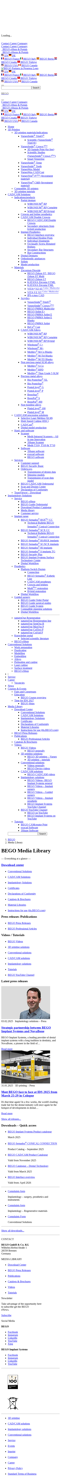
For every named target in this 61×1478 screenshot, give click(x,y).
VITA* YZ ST (43, 288)
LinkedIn (12, 1338)
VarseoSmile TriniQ (32, 136)
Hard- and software (24, 430)
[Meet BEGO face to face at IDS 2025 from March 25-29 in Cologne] (25, 1082)
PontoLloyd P (35, 390)
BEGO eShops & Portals (14, 52)
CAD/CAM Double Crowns (35, 217)
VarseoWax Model (30, 169)
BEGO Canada (29, 65)
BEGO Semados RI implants (36, 547)
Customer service (30, 513)
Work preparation (23, 647)
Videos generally (36, 765)
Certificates (26, 721)
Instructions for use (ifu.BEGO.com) (39, 730)
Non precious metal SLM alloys (37, 362)
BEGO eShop (28, 501)
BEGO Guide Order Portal (34, 600)
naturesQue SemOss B (32, 623)
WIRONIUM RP (37, 204)
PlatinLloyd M (35, 412)
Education (19, 694)
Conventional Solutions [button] (20, 644)
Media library (28, 510)
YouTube (12, 1340)
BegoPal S (33, 398)
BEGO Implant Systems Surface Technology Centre (37, 559)
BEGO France (12, 58)
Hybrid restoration (36, 591)
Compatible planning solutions (36, 609)
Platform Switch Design (33, 569)
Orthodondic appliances (33, 258)
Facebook (13, 1332)
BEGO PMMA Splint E (39, 314)
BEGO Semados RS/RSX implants (40, 540)
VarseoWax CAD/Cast (32, 172)
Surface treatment (23, 668)
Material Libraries (30, 727)
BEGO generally (36, 750)
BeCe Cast (33, 327)
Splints (24, 261)
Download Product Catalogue (36, 507)
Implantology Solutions (33, 718)
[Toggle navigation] (2, 85)
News (11, 685)
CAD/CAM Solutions (32, 715)
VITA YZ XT (43, 292)
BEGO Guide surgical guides (36, 603)
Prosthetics (19, 566)
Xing (10, 1343)
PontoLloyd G (35, 387)
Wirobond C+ (35, 344)
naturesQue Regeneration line (36, 620)
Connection (33, 572)
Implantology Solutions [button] (20, 495)
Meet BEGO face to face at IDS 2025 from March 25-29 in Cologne (29, 1093)
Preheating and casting (25, 662)
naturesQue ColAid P (32, 632)
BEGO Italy (30, 58)
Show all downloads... (12, 1230)
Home (11, 126)
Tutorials (18, 821)
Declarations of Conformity (35, 724)
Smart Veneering (35, 159)
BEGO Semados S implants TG (38, 551)
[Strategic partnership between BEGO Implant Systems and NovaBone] (25, 1018)
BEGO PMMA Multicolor (40, 308)
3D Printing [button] (14, 129)
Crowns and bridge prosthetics (36, 214)
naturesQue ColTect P (32, 629)
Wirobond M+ (35, 348)
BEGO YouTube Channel (34, 809)
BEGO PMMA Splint (38, 323)
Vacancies (19, 682)
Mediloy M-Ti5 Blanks (40, 359)
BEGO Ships (27, 703)
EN (6, 55)
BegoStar (33, 394)
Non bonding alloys (31, 404)
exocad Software (29, 827)
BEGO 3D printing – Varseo (42, 756)
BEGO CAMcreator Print (34, 824)
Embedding (20, 656)
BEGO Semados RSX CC (37, 519)
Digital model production (34, 427)
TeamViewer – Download (27, 492)
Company (22, 43)
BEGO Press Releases (25, 733)
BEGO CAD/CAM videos (41, 774)
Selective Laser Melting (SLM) (37, 418)
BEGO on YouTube (37, 812)
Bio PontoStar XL (37, 379)
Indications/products (24, 197)
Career (13, 43)
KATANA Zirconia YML (40, 285)
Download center (12, 865)
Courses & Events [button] (17, 688)
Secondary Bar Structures (40, 249)
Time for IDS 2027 (24, 700)
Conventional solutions (32, 762)
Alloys (17, 659)
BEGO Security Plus (31, 554)
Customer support (30, 463)
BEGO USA (11, 65)
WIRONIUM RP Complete (42, 207)
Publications (20, 736)
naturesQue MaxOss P (32, 626)
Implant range (21, 516)
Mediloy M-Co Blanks (39, 352)
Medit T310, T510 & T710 (41, 445)
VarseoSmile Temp (31, 162)
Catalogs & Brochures (25, 741)
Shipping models (36, 474)
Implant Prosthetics (30, 232)
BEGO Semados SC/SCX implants (40, 544)
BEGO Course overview (33, 697)
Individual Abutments (38, 240)
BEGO (11, 839)
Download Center (23, 709)
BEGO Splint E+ (36, 311)
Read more (7, 1049)
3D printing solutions (31, 753)
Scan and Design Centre (33, 486)
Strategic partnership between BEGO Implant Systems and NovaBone (26, 1029)
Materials (19, 267)
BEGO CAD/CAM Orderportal (37, 483)
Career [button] (11, 679)
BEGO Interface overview (40, 235)
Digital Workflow (30, 563)
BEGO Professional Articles (35, 739)
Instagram (13, 1335)
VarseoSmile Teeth (31, 166)
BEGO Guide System (32, 606)
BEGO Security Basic (32, 466)
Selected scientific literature (35, 638)
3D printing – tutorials (38, 759)
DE (13, 55)
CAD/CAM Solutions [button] (19, 194)
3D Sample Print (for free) (40, 149)
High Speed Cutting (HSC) (35, 421)
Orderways (26, 469)
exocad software (35, 454)
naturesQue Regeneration (27, 617)
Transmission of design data (41, 472)
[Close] (2, 99)
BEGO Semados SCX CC (35, 530)
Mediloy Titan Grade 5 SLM (42, 373)
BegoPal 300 (34, 401)
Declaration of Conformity (34, 489)
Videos (17, 744)
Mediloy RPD (35, 369)
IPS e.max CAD (35, 295)
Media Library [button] (15, 706)
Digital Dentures (29, 255)
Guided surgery (22, 597)
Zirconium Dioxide (31, 270)
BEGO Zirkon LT (36, 279)
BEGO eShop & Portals (14, 49)
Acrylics (25, 298)
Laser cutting (21, 665)
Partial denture (28, 200)
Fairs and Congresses (25, 691)
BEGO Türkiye (28, 62)
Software (25, 448)
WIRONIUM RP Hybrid (41, 211)
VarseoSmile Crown (34, 146)
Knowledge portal (23, 635)
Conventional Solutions (33, 712)
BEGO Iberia (46, 58)
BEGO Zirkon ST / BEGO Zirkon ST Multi (41, 275)
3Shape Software (29, 830)
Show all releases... (11, 1119)
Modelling (19, 653)
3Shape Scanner (35, 442)
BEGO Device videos (38, 768)
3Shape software (35, 451)
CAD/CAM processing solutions (31, 415)
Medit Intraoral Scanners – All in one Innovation (42, 438)
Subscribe (6, 1315)
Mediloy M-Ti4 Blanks (40, 355)
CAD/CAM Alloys (31, 330)
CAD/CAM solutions (32, 771)
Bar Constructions (36, 252)
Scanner (25, 433)
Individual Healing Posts (40, 237)
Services (18, 460)
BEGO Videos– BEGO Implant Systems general (39, 782)
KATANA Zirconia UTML (41, 282)
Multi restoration (37, 588)
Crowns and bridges (37, 584)
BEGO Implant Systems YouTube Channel (39, 805)
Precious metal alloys (31, 376)
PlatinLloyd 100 (36, 408)
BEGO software (35, 457)
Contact (5, 43)
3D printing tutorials (24, 191)
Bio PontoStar (35, 383)
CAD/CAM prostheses (39, 581)
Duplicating (20, 650)
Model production (30, 264)
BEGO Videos (28, 747)
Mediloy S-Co (35, 365)
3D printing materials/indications (31, 132)
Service (18, 498)
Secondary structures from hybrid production (40, 227)
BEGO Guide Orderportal (34, 504)
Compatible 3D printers (26, 188)
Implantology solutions (32, 777)
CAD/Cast (27, 424)
